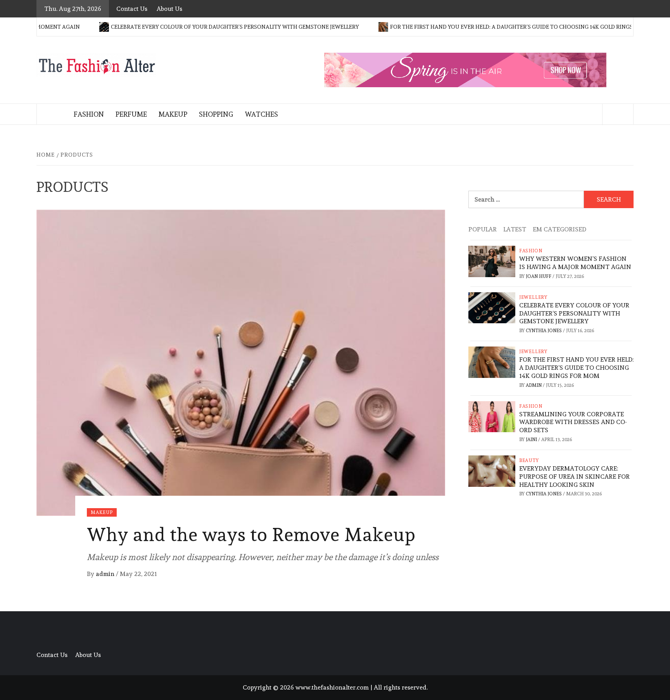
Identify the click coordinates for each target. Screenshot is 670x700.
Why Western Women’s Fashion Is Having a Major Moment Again (575, 263)
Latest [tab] (514, 229)
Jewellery (533, 297)
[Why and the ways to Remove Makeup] (240, 361)
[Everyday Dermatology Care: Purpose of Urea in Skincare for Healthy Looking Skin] (491, 469)
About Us (169, 8)
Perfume (131, 114)
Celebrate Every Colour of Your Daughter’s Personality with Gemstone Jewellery (215, 27)
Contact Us (131, 8)
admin (106, 574)
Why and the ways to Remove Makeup (251, 534)
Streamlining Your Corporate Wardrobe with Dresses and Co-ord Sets (573, 422)
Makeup (173, 114)
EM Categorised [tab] (559, 229)
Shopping (216, 114)
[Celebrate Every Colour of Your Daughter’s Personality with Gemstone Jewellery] (491, 306)
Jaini (532, 439)
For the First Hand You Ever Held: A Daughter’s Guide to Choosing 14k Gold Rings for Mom (505, 27)
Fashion (89, 114)
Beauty (529, 460)
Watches (261, 114)
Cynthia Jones (544, 330)
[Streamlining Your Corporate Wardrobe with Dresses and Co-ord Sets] (491, 415)
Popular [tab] (482, 229)
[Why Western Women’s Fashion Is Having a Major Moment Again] (491, 260)
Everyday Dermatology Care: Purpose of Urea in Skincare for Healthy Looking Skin (574, 476)
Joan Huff (539, 276)
